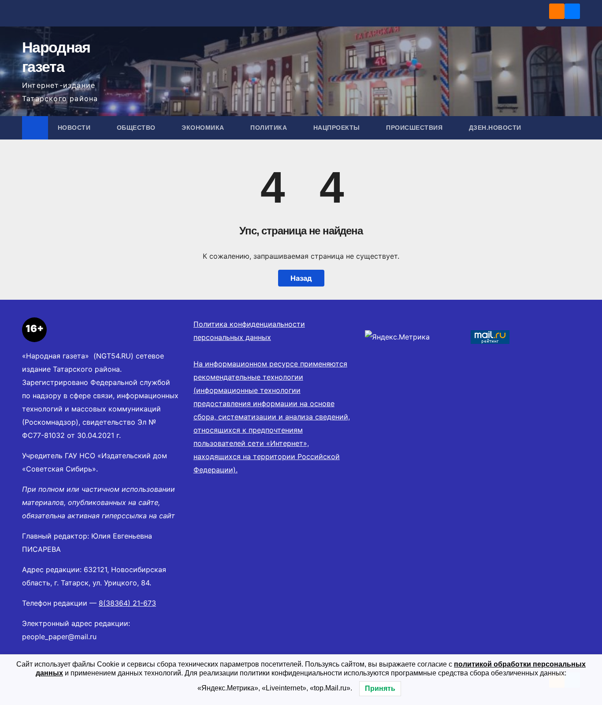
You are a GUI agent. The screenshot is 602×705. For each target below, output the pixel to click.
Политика (269, 127)
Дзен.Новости (495, 127)
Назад (301, 278)
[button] (573, 127)
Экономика (204, 127)
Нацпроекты (337, 127)
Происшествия (415, 127)
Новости (75, 127)
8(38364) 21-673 (127, 603)
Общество (137, 127)
